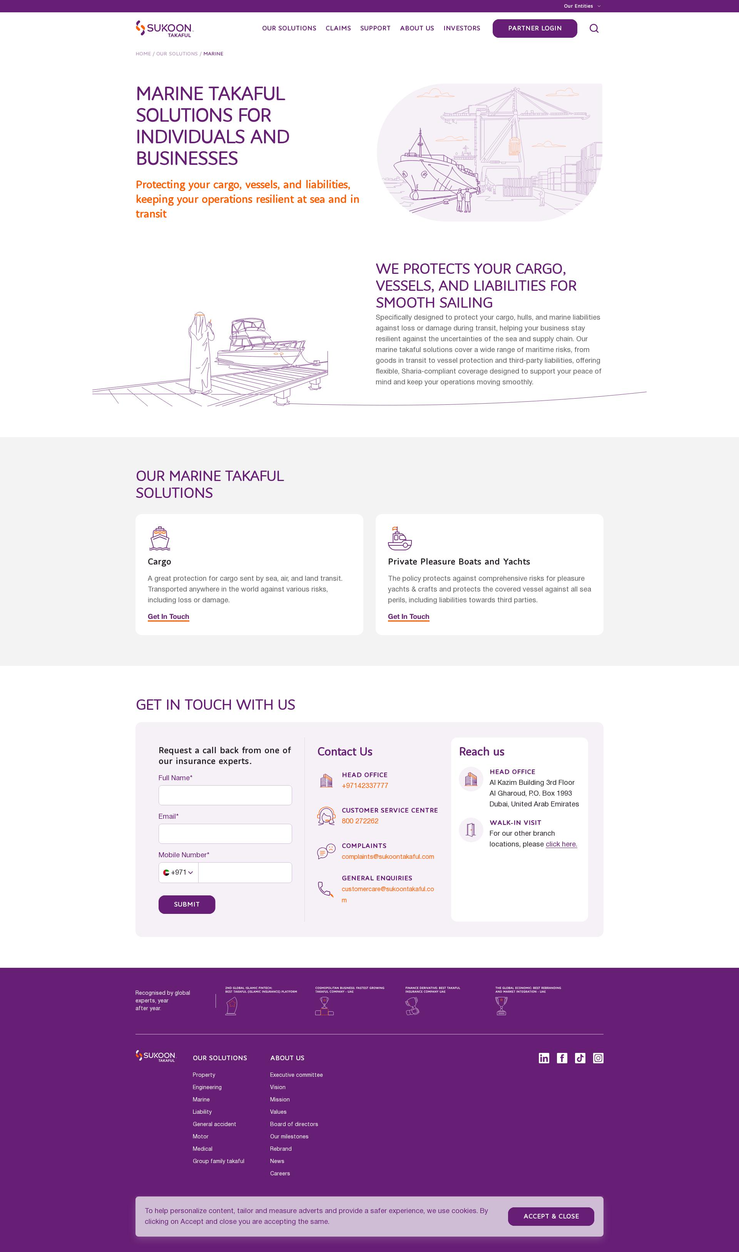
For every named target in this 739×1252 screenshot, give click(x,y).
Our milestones (289, 1137)
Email (167, 817)
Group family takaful (218, 1161)
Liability (202, 1112)
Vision (278, 1087)
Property (204, 1075)
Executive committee (296, 1075)
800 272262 (360, 821)
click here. (561, 844)
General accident (214, 1124)
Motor (201, 1137)
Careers (280, 1174)
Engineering (207, 1087)
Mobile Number (183, 855)
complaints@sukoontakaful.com (388, 857)
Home (143, 54)
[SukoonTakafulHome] (165, 28)
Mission (280, 1100)
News (277, 1161)
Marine (201, 1100)
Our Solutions (177, 54)
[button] (178, 872)
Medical (202, 1149)
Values (278, 1112)
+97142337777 (365, 786)
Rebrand (281, 1149)
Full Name (174, 778)
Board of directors (294, 1124)
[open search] (594, 28)
